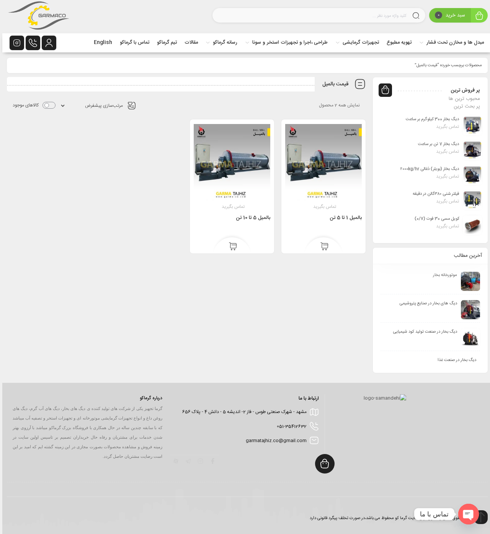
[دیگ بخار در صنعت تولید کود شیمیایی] (468, 338)
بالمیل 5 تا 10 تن (251, 218)
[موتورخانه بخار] (468, 281)
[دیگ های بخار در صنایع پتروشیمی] (468, 309)
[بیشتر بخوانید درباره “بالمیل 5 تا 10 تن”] (230, 247)
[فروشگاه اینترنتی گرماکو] (36, 16)
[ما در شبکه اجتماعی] (14, 43)
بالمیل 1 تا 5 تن (343, 218)
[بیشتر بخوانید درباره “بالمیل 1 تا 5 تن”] (322, 247)
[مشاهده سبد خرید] (477, 16)
